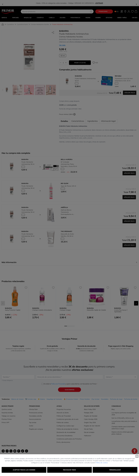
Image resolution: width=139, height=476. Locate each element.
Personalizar (115, 470)
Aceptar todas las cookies (24, 470)
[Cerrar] (137, 456)
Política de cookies (102, 463)
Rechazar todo (69, 470)
